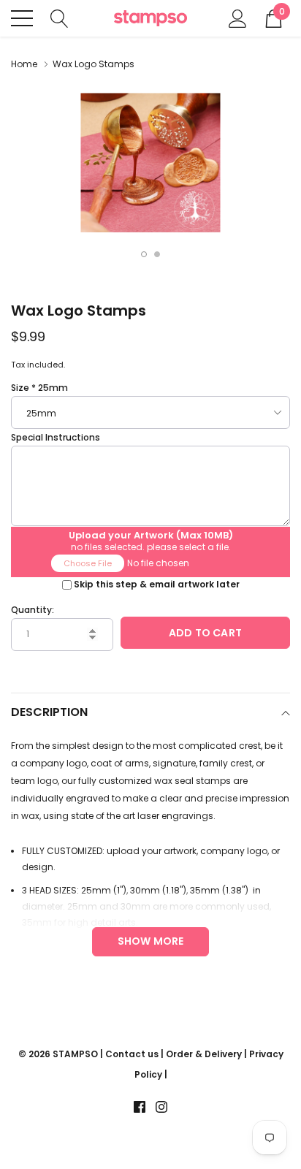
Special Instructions (55, 437)
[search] (59, 17)
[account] (238, 17)
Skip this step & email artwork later (157, 584)
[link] (139, 1107)
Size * (39, 387)
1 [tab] (144, 254)
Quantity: (32, 609)
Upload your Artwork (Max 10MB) (151, 533)
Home (24, 64)
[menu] (22, 18)
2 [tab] (157, 254)
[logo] (150, 19)
